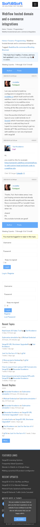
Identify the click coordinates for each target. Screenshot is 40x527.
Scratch (7, 120)
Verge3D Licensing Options (12, 460)
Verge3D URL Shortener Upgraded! (15, 344)
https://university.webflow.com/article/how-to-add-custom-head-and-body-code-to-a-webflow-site (21, 165)
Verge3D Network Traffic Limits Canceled (17, 492)
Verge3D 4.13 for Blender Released (15, 485)
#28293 (34, 179)
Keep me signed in (11, 261)
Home (4, 41)
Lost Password (9, 317)
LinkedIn (20, 173)
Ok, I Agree (20, 519)
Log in (4, 273)
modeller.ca (9, 96)
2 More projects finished (11, 360)
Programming (20, 41)
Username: (7, 242)
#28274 (34, 76)
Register (11, 273)
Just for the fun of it (9, 353)
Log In (7, 267)
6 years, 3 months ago (21, 57)
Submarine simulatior (10, 337)
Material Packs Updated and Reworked (16, 489)
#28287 (34, 140)
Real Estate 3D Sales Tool (11, 331)
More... (5, 441)
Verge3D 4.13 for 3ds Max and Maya (15, 482)
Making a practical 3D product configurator (18, 471)
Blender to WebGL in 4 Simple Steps (15, 467)
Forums (11, 41)
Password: (7, 251)
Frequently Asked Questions (12, 463)
